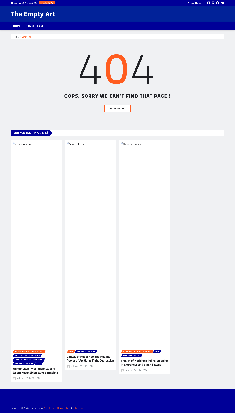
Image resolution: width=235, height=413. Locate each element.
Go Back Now (118, 108)
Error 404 (26, 36)
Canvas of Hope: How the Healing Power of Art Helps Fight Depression (90, 358)
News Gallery (64, 407)
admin (20, 378)
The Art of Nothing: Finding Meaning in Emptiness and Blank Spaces (144, 362)
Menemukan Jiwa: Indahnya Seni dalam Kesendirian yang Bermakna (35, 370)
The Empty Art (33, 14)
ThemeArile (80, 407)
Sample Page (35, 26)
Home (17, 26)
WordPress (49, 407)
